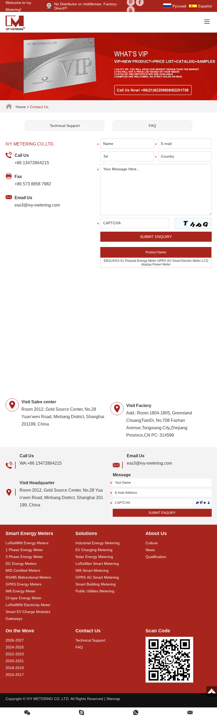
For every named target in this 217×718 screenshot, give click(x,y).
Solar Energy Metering (94, 557)
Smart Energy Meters (29, 533)
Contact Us (88, 630)
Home (21, 107)
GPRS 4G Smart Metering (97, 577)
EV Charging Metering (93, 550)
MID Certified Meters (23, 570)
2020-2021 (15, 661)
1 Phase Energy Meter (24, 550)
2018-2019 (15, 668)
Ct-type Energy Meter (24, 598)
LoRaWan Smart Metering (97, 563)
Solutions (86, 533)
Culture (152, 543)
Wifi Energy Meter (20, 591)
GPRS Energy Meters (24, 584)
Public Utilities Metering (94, 591)
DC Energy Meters (21, 563)
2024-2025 (15, 647)
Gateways (14, 618)
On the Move (20, 630)
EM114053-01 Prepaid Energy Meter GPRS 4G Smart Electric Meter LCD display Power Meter (156, 262)
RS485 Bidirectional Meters (28, 577)
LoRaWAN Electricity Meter (28, 605)
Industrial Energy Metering (97, 543)
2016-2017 (15, 675)
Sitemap (113, 699)
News (150, 550)
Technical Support (65, 126)
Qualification (156, 557)
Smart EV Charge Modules (28, 612)
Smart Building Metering (95, 584)
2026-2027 (15, 640)
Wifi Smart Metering (91, 570)
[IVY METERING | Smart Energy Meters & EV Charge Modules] (17, 22)
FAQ (152, 126)
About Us (156, 533)
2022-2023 (15, 654)
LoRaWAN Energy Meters (27, 543)
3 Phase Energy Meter (24, 557)
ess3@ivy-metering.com (37, 205)
